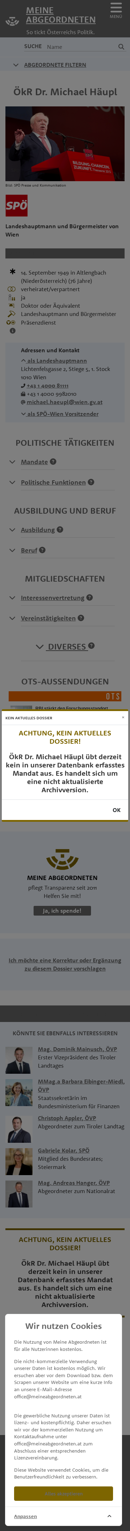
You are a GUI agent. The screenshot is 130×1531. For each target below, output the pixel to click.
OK (117, 809)
